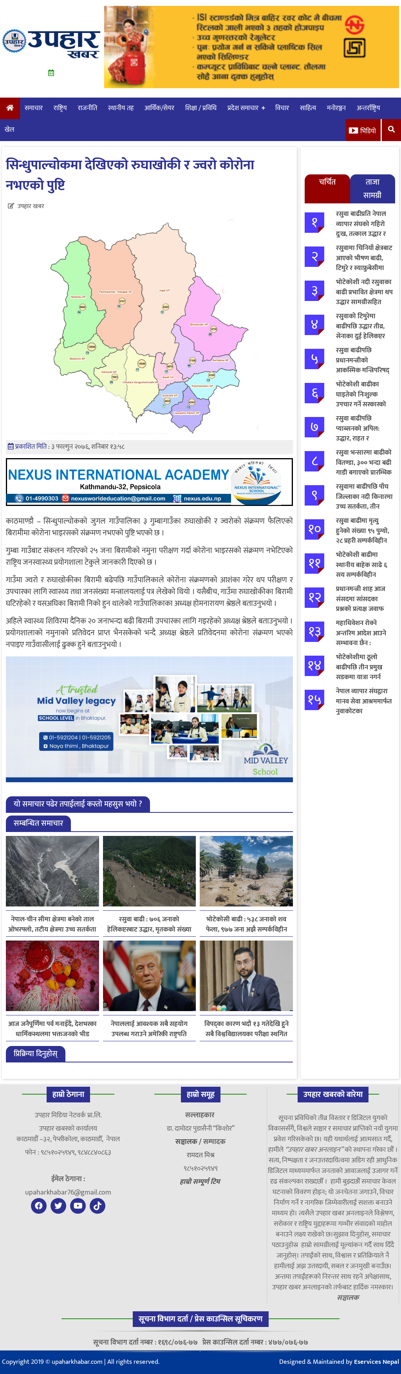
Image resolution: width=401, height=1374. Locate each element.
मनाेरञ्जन (336, 108)
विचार (282, 108)
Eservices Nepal (376, 1361)
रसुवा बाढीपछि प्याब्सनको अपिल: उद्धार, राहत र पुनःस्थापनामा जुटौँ (358, 433)
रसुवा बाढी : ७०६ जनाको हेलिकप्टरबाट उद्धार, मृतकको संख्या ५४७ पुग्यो (149, 924)
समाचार (34, 108)
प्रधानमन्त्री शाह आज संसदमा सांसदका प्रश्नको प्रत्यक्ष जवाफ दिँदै (360, 604)
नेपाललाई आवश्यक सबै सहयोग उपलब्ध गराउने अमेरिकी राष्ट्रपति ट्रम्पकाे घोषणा (149, 1029)
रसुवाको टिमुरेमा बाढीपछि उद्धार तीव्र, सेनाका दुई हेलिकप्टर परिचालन (360, 331)
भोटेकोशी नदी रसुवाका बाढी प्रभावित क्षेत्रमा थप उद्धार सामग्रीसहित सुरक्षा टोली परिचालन (364, 297)
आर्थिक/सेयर (159, 108)
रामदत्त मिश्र (201, 1155)
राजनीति (87, 108)
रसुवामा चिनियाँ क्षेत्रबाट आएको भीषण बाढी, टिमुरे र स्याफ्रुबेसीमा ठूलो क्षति (364, 263)
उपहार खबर (31, 206)
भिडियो (368, 131)
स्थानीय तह (121, 108)
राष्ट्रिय (60, 108)
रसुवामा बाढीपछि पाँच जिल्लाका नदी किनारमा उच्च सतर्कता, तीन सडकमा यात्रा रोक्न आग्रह (364, 506)
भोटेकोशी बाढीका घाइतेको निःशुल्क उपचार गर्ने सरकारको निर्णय (361, 399)
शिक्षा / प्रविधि (201, 108)
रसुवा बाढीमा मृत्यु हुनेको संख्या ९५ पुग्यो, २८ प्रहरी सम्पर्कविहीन (362, 530)
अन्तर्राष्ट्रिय (368, 108)
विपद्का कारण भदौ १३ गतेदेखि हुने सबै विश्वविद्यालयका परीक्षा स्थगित (246, 1029)
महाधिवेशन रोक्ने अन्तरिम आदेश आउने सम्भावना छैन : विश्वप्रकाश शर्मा (361, 638)
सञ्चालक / (189, 1142)
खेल (9, 129)
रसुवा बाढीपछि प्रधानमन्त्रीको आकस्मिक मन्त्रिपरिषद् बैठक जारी (362, 365)
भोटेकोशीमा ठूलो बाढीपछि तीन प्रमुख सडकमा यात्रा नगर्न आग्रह (359, 672)
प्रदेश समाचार (243, 108)
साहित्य (308, 108)
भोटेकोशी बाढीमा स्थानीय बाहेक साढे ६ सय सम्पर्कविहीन (361, 564)
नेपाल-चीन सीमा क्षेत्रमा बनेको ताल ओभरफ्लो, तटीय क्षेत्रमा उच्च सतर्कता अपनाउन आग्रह (52, 924)
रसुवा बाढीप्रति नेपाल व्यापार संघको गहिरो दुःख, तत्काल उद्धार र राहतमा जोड (361, 229)
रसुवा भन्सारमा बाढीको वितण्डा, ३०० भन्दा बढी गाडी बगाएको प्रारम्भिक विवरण (364, 467)
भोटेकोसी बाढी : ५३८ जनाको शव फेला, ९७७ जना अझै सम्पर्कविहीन (246, 924)
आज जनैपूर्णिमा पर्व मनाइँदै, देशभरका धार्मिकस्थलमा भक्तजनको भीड (52, 1029)
